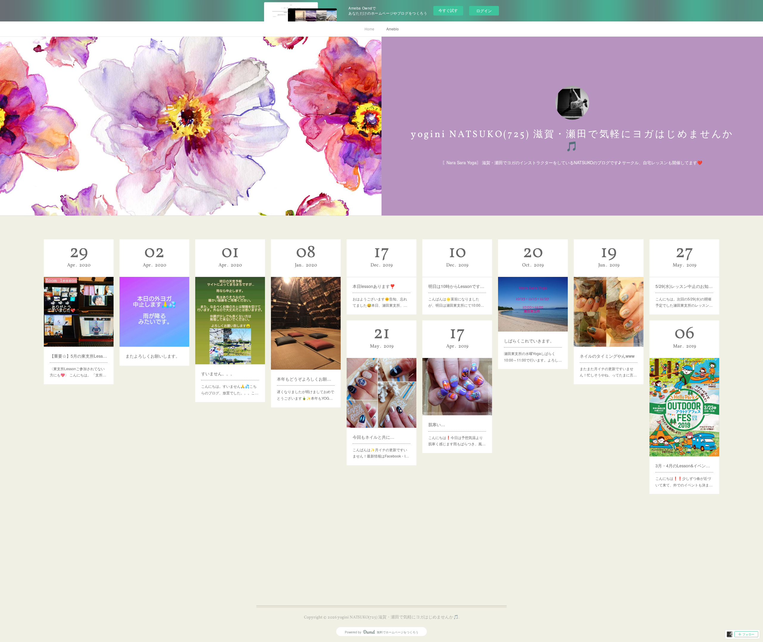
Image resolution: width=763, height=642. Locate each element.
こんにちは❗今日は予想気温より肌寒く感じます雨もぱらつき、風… (457, 440)
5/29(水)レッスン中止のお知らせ (684, 286)
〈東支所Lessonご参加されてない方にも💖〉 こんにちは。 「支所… (78, 372)
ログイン (484, 10)
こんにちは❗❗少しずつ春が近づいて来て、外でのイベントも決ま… (684, 481)
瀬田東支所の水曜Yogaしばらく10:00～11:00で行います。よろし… (533, 356)
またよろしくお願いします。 (152, 356)
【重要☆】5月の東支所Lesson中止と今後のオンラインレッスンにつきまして (79, 356)
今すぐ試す (448, 10)
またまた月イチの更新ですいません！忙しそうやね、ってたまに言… (608, 372)
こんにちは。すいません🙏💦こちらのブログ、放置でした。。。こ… (229, 389)
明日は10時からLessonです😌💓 (457, 286)
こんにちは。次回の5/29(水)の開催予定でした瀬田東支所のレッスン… (684, 302)
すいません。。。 (218, 373)
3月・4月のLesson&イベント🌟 (684, 466)
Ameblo (392, 28)
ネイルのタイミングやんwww (607, 356)
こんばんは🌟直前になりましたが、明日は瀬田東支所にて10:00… (456, 302)
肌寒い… (436, 424)
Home (369, 28)
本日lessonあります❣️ (374, 286)
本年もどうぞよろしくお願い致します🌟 (306, 379)
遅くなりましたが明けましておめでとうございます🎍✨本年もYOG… (305, 395)
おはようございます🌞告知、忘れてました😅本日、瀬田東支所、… (380, 302)
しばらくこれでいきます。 (529, 341)
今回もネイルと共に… (373, 437)
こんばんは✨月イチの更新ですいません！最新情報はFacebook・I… (381, 453)
